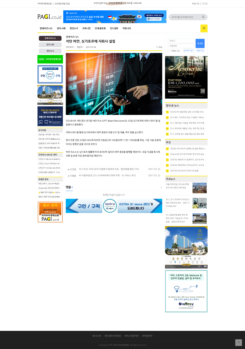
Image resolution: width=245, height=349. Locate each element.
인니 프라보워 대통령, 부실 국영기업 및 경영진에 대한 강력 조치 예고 (187, 129)
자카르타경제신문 (44, 4)
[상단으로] (238, 342)
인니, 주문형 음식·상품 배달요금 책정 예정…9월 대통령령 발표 (187, 134)
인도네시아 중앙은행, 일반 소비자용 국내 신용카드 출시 (187, 112)
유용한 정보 (43, 179)
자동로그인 (175, 51)
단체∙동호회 (100, 28)
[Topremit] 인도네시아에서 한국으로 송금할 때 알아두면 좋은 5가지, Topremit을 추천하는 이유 (187, 154)
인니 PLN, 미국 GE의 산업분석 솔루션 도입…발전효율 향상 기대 (108, 169)
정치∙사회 (61, 28)
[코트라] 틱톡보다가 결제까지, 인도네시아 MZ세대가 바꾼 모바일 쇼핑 (187, 160)
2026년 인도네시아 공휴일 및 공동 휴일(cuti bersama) (187, 149)
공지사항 (42, 130)
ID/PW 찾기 (189, 51)
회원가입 (195, 4)
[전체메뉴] (204, 28)
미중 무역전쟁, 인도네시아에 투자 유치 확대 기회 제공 (177, 186)
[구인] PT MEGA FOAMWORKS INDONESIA (55, 159)
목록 (160, 47)
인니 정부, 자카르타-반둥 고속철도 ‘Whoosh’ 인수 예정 (187, 117)
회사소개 (97, 336)
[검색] (203, 17)
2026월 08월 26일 (62, 4)
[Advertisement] (50, 249)
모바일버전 (147, 336)
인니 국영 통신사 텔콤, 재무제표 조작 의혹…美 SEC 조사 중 (187, 123)
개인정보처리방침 (112, 336)
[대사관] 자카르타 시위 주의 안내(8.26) (53, 135)
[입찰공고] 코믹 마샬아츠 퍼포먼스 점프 (53, 143)
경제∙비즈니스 (46, 28)
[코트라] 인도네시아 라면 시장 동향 (182, 171)
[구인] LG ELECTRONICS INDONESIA (52, 164)
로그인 (205, 4)
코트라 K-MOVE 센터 (47, 155)
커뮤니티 (126, 28)
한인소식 (74, 28)
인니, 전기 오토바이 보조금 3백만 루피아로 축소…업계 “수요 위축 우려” (178, 203)
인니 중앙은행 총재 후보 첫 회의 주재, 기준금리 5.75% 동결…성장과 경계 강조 (177, 218)
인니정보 (114, 28)
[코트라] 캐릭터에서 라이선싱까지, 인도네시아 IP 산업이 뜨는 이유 (187, 165)
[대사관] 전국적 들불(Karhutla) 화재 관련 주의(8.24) (58, 139)
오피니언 (86, 28)
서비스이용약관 (131, 336)
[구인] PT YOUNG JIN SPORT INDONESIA (54, 168)
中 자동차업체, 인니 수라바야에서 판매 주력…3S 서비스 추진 (107, 175)
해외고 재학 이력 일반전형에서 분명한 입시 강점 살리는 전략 (61, 197)
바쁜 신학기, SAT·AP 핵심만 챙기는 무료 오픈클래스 (57, 184)
